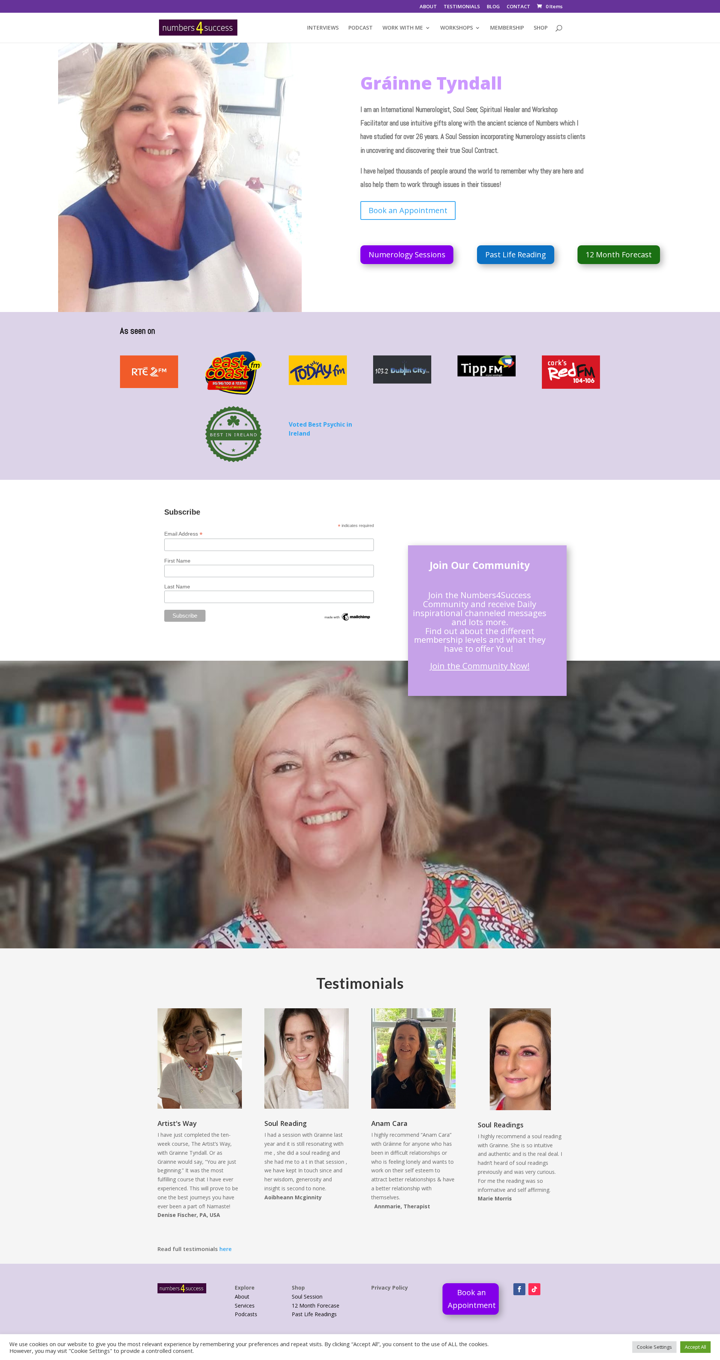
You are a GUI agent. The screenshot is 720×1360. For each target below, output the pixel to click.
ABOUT (428, 7)
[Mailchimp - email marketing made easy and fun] (347, 620)
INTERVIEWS (323, 28)
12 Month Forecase (315, 1305)
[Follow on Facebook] (519, 1289)
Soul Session (307, 1296)
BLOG (493, 7)
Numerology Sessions (407, 254)
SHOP (541, 28)
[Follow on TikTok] (534, 1289)
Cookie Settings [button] (654, 1347)
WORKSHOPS (456, 28)
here (225, 1249)
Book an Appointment (408, 210)
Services (245, 1305)
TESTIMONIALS (462, 7)
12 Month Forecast (619, 254)
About (242, 1296)
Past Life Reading (515, 254)
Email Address (183, 533)
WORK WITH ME (402, 28)
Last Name (177, 587)
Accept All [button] (695, 1347)
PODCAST (360, 28)
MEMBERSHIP (507, 28)
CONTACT (518, 7)
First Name (177, 561)
